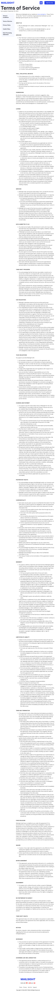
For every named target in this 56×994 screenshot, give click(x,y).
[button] (41, 2)
